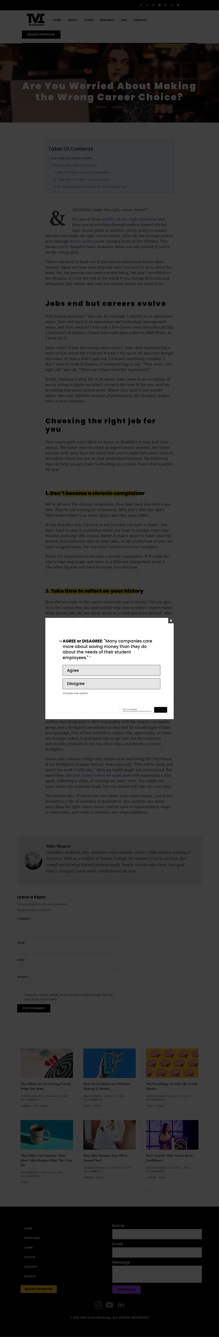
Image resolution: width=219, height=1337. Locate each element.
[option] (111, 670)
